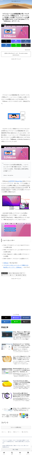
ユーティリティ (6, 275)
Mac (11, 273)
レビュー (13, 275)
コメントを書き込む (16, 427)
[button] (26, 45)
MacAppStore (16, 273)
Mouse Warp (19, 181)
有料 (25, 275)
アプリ (23, 273)
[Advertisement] (16, 76)
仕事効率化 (5, 273)
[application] (16, 230)
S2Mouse (5, 263)
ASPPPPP (11, 181)
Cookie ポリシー (5, 446)
